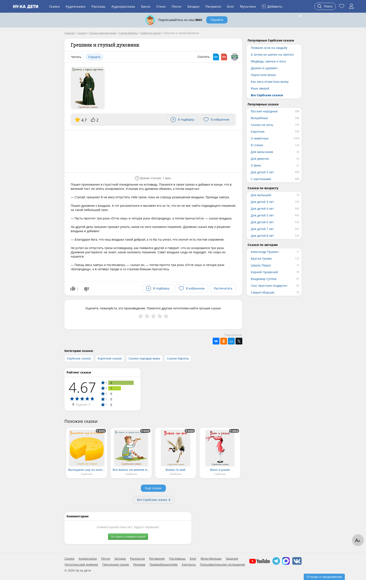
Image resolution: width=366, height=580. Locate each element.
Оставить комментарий (128, 537)
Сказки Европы (178, 358)
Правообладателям (163, 564)
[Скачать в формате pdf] (224, 57)
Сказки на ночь (262, 125)
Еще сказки (153, 488)
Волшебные (259, 118)
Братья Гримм (261, 258)
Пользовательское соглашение (222, 564)
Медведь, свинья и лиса (268, 61)
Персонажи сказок (115, 564)
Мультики (248, 6)
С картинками (261, 179)
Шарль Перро (261, 265)
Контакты (189, 564)
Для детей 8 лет (262, 236)
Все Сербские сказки (152, 500)
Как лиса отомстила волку (269, 82)
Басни (145, 6)
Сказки (54, 6)
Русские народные (264, 111)
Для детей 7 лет (262, 229)
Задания (232, 558)
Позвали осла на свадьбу (269, 48)
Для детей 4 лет (262, 209)
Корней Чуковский (264, 272)
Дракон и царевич (264, 68)
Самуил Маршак (262, 292)
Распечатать (223, 288)
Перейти (217, 20)
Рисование (157, 558)
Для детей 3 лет (262, 202)
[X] (239, 341)
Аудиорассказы (123, 6)
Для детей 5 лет (262, 172)
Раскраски (213, 6)
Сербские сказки (79, 358)
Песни (176, 6)
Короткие (258, 132)
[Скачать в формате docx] (216, 57)
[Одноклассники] (223, 341)
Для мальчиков (262, 152)
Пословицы (177, 558)
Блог (230, 6)
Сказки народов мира (144, 358)
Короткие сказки (110, 358)
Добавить (272, 6)
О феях (256, 165)
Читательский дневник (81, 564)
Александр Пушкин (265, 252)
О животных (260, 138)
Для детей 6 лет (262, 222)
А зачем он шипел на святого (272, 54)
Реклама (139, 564)
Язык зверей (260, 88)
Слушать (94, 57)
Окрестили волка (263, 75)
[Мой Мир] (231, 341)
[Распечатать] (234, 57)
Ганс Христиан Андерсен (269, 286)
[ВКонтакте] (216, 341)
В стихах (257, 145)
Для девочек (260, 159)
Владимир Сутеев (263, 279)
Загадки (193, 6)
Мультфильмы (211, 558)
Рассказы (98, 6)
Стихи (161, 6)
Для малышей (261, 195)
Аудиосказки (76, 6)
